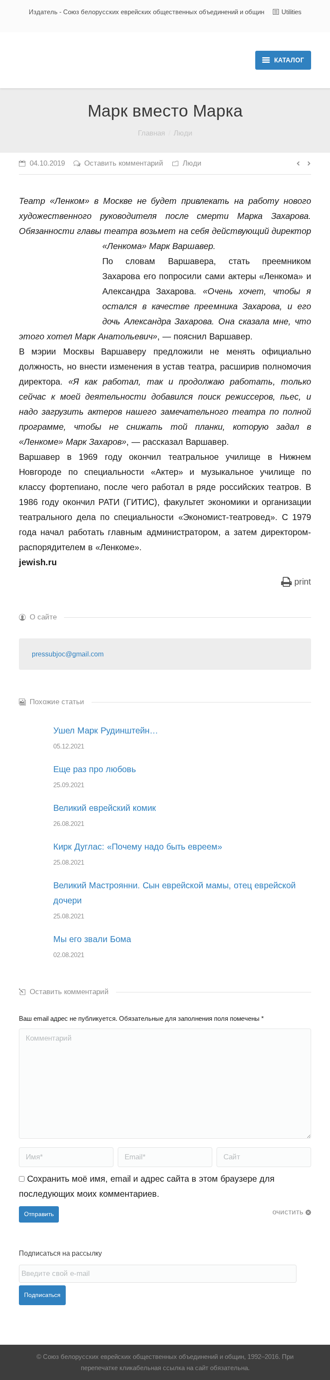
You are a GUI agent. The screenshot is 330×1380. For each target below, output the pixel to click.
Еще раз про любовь (94, 769)
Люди (183, 133)
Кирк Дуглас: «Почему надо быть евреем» (137, 846)
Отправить (39, 1214)
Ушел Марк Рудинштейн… (105, 730)
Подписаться (42, 1294)
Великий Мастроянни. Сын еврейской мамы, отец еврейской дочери (174, 893)
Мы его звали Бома (92, 939)
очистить (287, 1212)
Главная (151, 133)
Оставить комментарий (123, 163)
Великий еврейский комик (104, 808)
